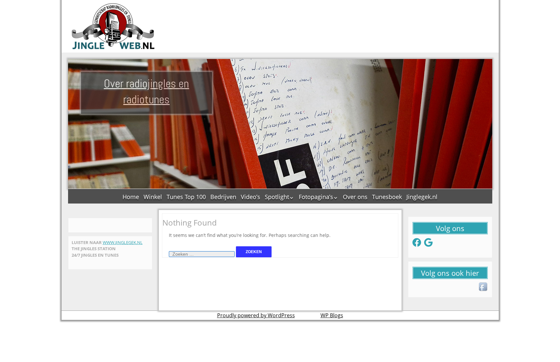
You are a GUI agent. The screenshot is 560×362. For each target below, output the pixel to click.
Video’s (250, 197)
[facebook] (483, 287)
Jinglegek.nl (422, 197)
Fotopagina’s (316, 197)
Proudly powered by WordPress (256, 315)
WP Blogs (332, 315)
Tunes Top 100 (186, 197)
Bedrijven (223, 197)
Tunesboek (387, 197)
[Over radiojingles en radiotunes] (113, 26)
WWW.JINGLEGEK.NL (123, 242)
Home (130, 197)
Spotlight (277, 197)
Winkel (153, 197)
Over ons (355, 197)
